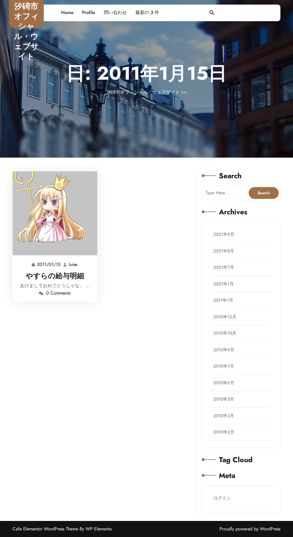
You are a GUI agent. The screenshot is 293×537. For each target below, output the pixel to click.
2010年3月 (223, 416)
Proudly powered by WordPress (249, 529)
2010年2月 (223, 432)
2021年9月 (223, 234)
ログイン (222, 498)
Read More (52, 213)
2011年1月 (223, 300)
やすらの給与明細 (55, 276)
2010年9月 (223, 350)
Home (67, 12)
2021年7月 (223, 267)
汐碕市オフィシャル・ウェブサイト (26, 31)
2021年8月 (223, 251)
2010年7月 (223, 366)
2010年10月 (224, 333)
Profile (88, 12)
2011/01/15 (49, 264)
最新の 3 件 (147, 12)
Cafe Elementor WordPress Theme (46, 529)
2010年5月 (223, 399)
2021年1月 (223, 284)
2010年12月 (224, 317)
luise (73, 264)
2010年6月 (223, 383)
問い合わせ (115, 12)
